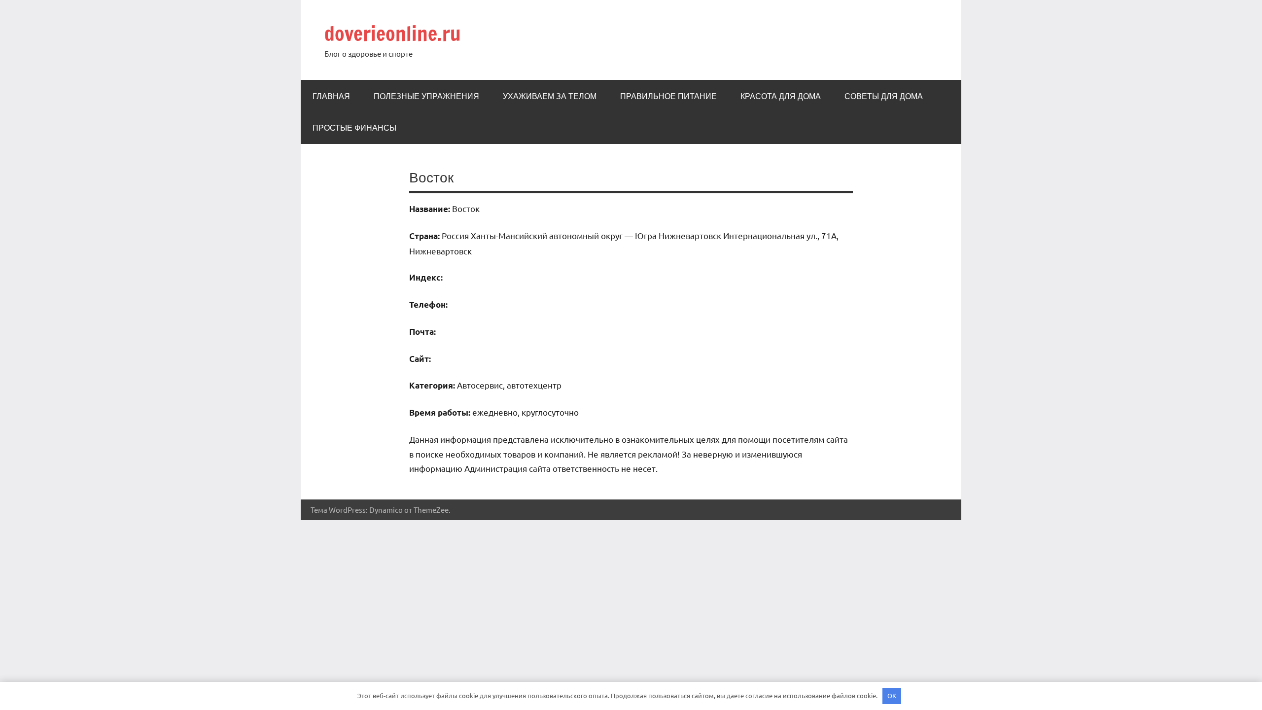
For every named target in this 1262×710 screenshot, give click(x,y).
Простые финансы (354, 127)
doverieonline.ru (392, 33)
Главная (331, 96)
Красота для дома (780, 96)
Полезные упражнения (426, 96)
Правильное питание (668, 96)
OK (891, 695)
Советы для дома (883, 96)
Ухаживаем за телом (549, 96)
